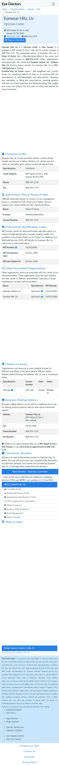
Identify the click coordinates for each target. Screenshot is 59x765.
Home (4, 9)
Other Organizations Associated (20, 501)
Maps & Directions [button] (15, 40)
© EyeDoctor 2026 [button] (29, 746)
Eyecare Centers (17, 9)
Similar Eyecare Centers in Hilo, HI (19, 648)
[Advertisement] (29, 121)
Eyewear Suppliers (14, 731)
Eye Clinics (11, 713)
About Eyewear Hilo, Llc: (15, 485)
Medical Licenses (13, 505)
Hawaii (31, 9)
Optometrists (12, 719)
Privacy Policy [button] (29, 762)
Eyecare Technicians (15, 727)
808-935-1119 (13, 37)
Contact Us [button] (29, 751)
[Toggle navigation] (53, 4)
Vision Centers (12, 722)
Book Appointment (14, 513)
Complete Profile (13, 489)
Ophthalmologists (14, 710)
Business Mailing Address (17, 509)
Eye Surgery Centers (15, 736)
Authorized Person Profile (17, 493)
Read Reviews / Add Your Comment (30, 472)
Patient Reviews (13, 517)
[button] (16, 248)
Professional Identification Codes (21, 497)
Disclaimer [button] (29, 757)
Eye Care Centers (13, 739)
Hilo (38, 9)
